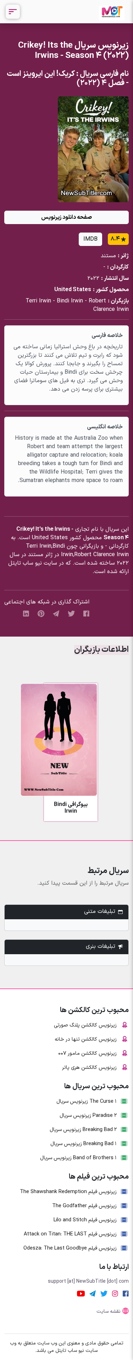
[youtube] (81, 1294)
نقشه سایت (108, 1311)
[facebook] (86, 614)
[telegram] (56, 614)
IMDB (90, 239)
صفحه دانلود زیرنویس (66, 217)
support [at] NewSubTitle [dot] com (88, 1281)
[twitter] (71, 614)
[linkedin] (26, 614)
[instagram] (115, 1294)
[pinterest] (41, 614)
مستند (108, 256)
